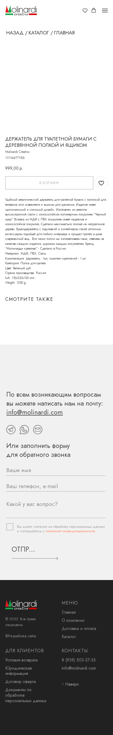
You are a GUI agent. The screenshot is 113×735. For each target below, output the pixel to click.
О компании (73, 620)
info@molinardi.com (79, 668)
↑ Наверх (70, 684)
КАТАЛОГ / (41, 32)
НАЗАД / (17, 32)
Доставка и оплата (79, 628)
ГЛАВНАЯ (64, 32)
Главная (69, 612)
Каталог (69, 637)
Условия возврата (21, 660)
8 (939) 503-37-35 (79, 660)
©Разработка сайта (20, 636)
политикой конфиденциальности (70, 531)
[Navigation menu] (105, 10)
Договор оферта (20, 682)
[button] (85, 10)
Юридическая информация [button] (18, 671)
